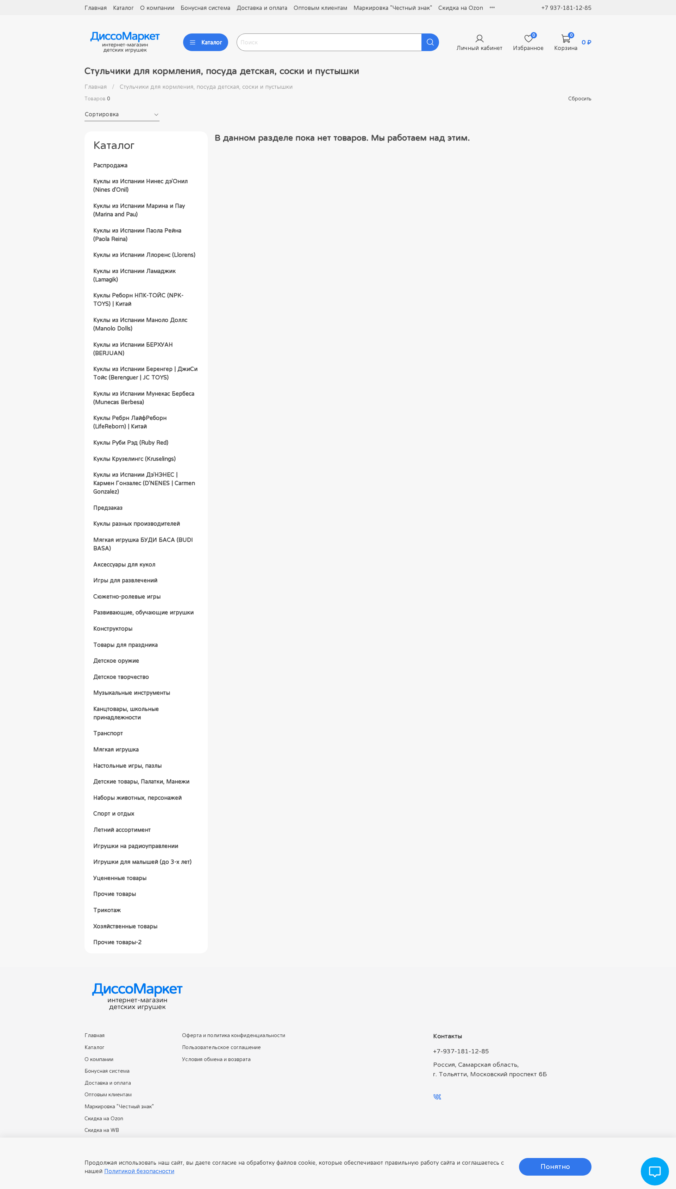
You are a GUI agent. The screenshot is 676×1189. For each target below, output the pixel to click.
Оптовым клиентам (320, 8)
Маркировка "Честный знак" (392, 8)
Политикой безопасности (139, 1171)
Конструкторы (112, 628)
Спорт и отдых (113, 813)
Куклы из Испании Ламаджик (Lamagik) (134, 275)
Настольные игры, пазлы (127, 765)
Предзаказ (108, 507)
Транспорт (108, 733)
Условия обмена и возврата (216, 1059)
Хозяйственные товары (125, 926)
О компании (157, 8)
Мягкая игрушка (116, 749)
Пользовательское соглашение (221, 1047)
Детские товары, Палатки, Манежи (141, 781)
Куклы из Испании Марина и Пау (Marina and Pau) (139, 210)
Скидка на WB (101, 1130)
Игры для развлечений (125, 580)
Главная (95, 8)
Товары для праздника (125, 645)
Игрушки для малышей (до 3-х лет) (142, 862)
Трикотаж (107, 910)
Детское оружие (116, 660)
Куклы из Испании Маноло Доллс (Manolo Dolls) (140, 324)
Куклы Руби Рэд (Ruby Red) (130, 442)
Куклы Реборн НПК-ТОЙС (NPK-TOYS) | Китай (138, 299)
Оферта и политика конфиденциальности (233, 1035)
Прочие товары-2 (117, 942)
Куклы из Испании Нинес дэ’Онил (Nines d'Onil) (140, 185)
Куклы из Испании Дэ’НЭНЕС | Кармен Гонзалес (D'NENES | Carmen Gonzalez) (144, 483)
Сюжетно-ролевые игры (127, 596)
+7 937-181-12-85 (567, 8)
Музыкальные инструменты (131, 692)
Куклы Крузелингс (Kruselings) (134, 459)
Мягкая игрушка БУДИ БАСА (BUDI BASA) (143, 544)
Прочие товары (114, 894)
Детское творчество (121, 677)
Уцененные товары (119, 878)
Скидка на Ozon (460, 8)
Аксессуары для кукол (124, 564)
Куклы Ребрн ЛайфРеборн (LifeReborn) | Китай (130, 422)
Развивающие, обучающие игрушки (143, 612)
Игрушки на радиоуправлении (135, 846)
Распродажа (110, 165)
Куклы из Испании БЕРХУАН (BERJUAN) (133, 348)
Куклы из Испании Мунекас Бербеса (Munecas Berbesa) (143, 397)
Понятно (555, 1167)
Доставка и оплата (262, 8)
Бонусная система (205, 8)
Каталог (123, 8)
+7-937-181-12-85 (461, 1051)
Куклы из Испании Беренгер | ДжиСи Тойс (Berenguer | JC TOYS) (145, 373)
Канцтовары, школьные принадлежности (126, 713)
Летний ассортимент (122, 829)
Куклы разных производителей (136, 523)
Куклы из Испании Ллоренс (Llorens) (144, 255)
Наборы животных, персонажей (137, 797)
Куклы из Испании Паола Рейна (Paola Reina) (137, 234)
